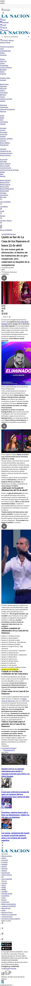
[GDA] (6, 975)
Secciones (5, 22)
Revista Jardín (4, 191)
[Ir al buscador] (3, 13)
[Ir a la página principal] (15, 17)
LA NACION (5, 234)
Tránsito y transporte (7, 47)
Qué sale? (3, 149)
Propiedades (4, 65)
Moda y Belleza (5, 143)
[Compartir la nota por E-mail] (7, 314)
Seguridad (3, 86)
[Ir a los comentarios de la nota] (4, 306)
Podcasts (3, 141)
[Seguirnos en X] (2, 929)
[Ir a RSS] (2, 940)
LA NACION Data (5, 51)
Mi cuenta (5, 30)
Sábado (2, 172)
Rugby (2, 118)
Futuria (2, 59)
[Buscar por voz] (28, 36)
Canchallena (4, 122)
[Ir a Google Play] (6, 946)
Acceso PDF (3, 159)
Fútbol (2, 116)
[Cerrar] (29, 33)
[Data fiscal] (2, 983)
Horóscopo (3, 134)
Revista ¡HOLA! (4, 182)
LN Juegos (3, 128)
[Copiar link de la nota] (2, 311)
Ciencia (2, 97)
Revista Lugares (5, 185)
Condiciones (5, 968)
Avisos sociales (5, 166)
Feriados (3, 136)
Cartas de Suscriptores (7, 109)
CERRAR (2, 1)
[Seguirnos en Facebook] (2, 923)
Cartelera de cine (5, 151)
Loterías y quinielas (6, 139)
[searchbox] (14, 37)
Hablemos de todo (6, 99)
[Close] (2, 843)
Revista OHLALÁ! (5, 180)
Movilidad (3, 70)
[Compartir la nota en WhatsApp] (4, 308)
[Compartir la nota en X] (4, 314)
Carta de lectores (5, 168)
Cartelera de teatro (6, 153)
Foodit (4, 25)
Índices (2, 72)
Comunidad (4, 93)
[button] (15, 131)
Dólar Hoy (3, 61)
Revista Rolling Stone (7, 189)
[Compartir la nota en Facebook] (2, 314)
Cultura (2, 91)
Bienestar (3, 95)
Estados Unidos (5, 78)
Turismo (2, 130)
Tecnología (3, 132)
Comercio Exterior (6, 68)
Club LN (4, 28)
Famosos (12, 234)
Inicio (4, 20)
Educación (3, 88)
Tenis (1, 120)
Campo (2, 63)
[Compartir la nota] (2, 308)
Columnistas (4, 107)
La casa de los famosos (8, 748)
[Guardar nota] (2, 306)
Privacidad (12, 968)
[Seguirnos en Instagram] (2, 934)
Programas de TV (9, 750)
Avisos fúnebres (5, 164)
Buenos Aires (4, 84)
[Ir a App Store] (6, 950)
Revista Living (4, 187)
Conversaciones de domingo (9, 170)
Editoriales (3, 105)
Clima (2, 49)
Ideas (2, 174)
